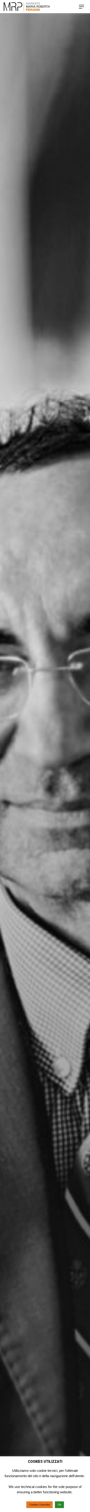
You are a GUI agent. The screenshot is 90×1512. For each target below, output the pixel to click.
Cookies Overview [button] (39, 1504)
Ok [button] (59, 1504)
